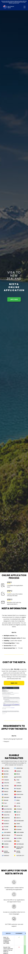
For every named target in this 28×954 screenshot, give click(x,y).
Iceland (18, 797)
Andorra (6, 768)
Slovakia (6, 838)
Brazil (18, 774)
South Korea (8, 841)
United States (18, 852)
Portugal (19, 826)
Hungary (6, 797)
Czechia (6, 785)
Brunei (6, 777)
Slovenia (19, 838)
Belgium (6, 774)
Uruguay (6, 855)
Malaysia (6, 815)
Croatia (6, 782)
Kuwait (6, 806)
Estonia (6, 788)
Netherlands (20, 820)
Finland (18, 788)
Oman (18, 823)
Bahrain (18, 771)
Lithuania (19, 809)
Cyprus (18, 782)
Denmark (18, 785)
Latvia (18, 806)
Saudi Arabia (20, 832)
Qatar (6, 829)
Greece (6, 794)
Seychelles (7, 835)
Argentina (19, 768)
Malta (18, 815)
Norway (6, 823)
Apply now (14, 299)
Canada (6, 780)
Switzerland (20, 844)
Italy (5, 803)
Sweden (6, 844)
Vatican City (20, 855)
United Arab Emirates (19, 847)
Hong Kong (19, 794)
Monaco (6, 820)
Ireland (6, 800)
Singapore (19, 835)
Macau (18, 812)
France (6, 791)
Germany (19, 791)
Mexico (18, 818)
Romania (18, 829)
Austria (6, 771)
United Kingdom (6, 852)
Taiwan (6, 847)
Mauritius (7, 818)
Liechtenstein (8, 809)
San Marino (7, 832)
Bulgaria (19, 777)
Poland (6, 826)
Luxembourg (7, 812)
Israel (18, 800)
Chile (17, 780)
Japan (18, 803)
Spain (17, 841)
